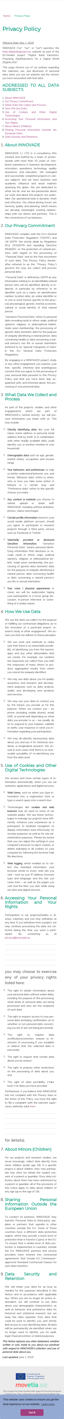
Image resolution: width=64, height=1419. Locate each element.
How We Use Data (16, 108)
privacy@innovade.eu (17, 937)
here (32, 1106)
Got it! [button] (32, 1412)
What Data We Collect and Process (25, 105)
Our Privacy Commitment (19, 101)
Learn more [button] (47, 1404)
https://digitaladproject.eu (16, 51)
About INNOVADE (15, 97)
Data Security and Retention (21, 136)
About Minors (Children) (18, 126)
